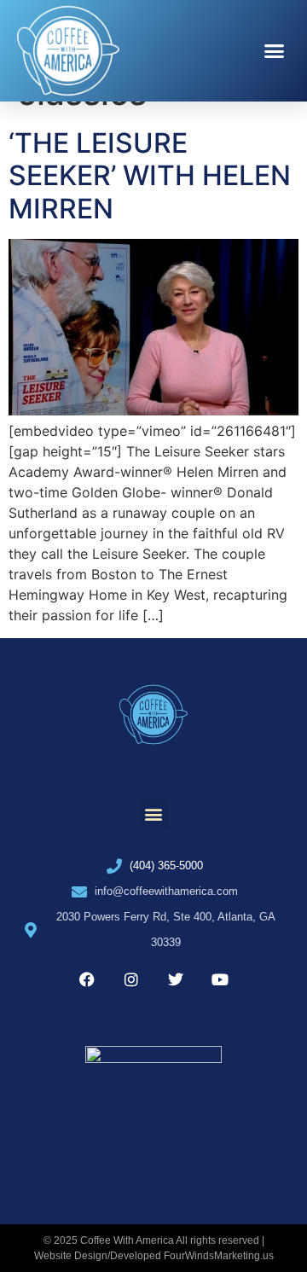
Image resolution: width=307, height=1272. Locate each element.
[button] (274, 51)
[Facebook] (87, 979)
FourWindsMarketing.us (219, 1256)
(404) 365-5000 (166, 865)
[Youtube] (220, 979)
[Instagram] (131, 979)
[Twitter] (175, 979)
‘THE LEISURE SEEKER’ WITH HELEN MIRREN (150, 175)
